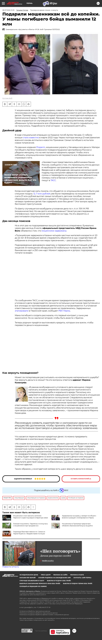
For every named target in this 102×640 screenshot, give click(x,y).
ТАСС (53, 180)
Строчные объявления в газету (32, 581)
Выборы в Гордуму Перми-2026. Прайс (77, 583)
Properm (40, 147)
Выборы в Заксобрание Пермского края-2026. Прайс (40, 583)
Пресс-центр (46, 575)
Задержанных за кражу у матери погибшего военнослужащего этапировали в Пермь (79, 517)
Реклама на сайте (60, 575)
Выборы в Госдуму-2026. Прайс (59, 581)
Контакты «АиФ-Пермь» (83, 578)
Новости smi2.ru (10, 567)
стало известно (31, 137)
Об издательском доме (29, 575)
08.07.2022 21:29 (8, 10)
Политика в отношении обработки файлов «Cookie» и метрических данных (44, 614)
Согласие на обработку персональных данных (35, 611)
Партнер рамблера (41, 631)
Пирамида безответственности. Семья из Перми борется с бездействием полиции (29, 533)
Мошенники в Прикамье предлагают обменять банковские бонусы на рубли (77, 525)
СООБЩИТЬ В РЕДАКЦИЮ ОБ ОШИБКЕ (33, 586)
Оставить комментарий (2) (81, 479)
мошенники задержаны (54, 231)
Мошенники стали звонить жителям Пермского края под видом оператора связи (30, 517)
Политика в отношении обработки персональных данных (39, 613)
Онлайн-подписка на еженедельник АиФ (54, 578)
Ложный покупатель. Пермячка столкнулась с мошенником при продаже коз (30, 525)
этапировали (21, 311)
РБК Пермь (64, 311)
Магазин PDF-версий (27, 578)
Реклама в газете (77, 575)
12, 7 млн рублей (41, 194)
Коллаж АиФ (7, 98)
